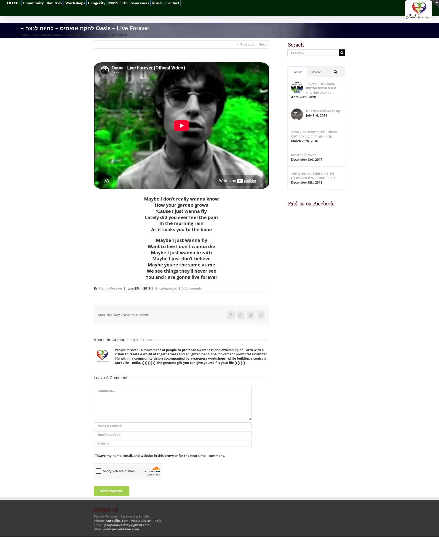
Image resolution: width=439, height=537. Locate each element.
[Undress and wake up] (297, 110)
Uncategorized (166, 288)
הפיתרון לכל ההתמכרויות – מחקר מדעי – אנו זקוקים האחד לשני (314, 134)
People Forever (110, 288)
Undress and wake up (323, 110)
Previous (247, 44)
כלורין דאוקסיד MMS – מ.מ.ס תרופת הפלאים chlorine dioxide (321, 88)
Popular (297, 72)
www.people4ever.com (121, 529)
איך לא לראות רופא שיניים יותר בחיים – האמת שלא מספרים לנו (313, 175)
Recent (316, 72)
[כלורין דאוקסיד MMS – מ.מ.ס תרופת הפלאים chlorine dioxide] (297, 83)
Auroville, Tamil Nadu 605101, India (133, 520)
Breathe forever (303, 155)
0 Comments (192, 288)
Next (262, 44)
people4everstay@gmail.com (127, 525)
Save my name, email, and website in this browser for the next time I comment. (161, 455)
